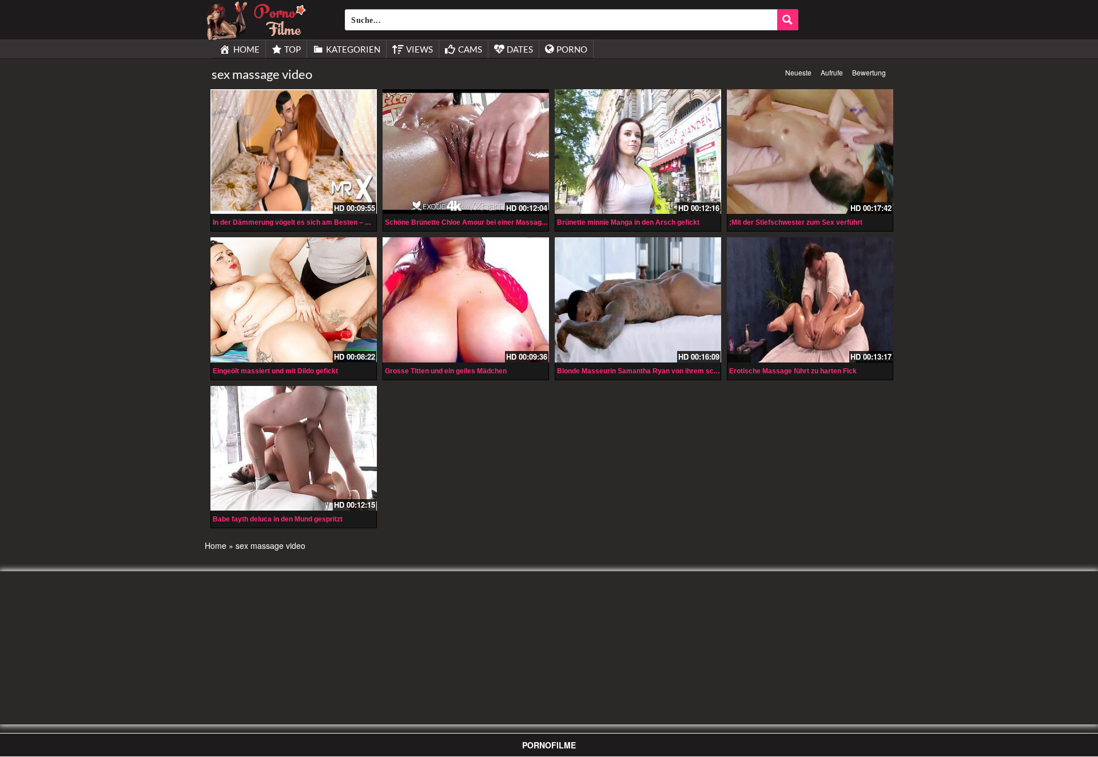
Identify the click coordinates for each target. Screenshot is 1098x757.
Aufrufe (832, 72)
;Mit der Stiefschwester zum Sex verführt (795, 222)
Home (215, 545)
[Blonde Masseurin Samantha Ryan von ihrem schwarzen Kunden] (638, 299)
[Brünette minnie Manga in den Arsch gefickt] (638, 151)
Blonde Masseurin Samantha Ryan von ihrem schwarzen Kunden (662, 371)
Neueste (798, 72)
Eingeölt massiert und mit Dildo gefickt (275, 371)
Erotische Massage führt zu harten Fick (793, 371)
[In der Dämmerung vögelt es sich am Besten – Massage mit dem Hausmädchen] (293, 151)
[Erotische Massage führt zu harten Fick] (810, 299)
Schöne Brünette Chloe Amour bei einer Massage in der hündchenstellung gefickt (517, 222)
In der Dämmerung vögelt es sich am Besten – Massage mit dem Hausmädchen (342, 222)
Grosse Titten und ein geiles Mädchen (446, 371)
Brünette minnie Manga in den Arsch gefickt (628, 222)
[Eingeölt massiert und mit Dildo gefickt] (293, 299)
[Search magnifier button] (787, 19)
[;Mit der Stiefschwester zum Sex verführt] (810, 151)
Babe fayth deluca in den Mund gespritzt (278, 519)
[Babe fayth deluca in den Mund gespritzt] (293, 448)
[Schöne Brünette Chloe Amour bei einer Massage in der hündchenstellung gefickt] (466, 151)
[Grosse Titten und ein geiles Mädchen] (466, 299)
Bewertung (869, 72)
